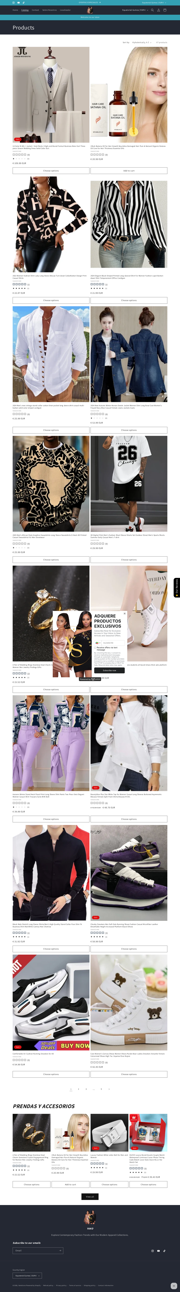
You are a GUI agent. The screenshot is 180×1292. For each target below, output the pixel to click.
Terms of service (75, 1286)
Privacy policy (61, 1286)
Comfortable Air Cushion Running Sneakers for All (33, 1054)
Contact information (105, 1286)
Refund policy (48, 1286)
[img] (19, 284)
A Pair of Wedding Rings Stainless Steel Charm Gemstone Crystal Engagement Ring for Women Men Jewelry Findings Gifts (48, 666)
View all (90, 1196)
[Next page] (109, 1089)
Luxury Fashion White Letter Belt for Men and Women (109, 1156)
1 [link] (71, 1089)
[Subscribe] (60, 1250)
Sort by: (126, 42)
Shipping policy (89, 1286)
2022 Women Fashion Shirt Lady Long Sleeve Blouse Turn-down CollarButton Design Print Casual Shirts (49, 277)
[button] (152, 10)
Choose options (51, 170)
